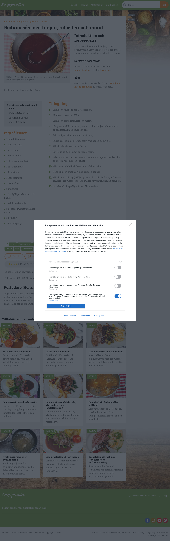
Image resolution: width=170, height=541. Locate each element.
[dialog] (85, 270)
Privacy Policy (100, 315)
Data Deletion (70, 315)
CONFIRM (66, 306)
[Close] (130, 225)
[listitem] (85, 261)
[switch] (117, 267)
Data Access (85, 315)
